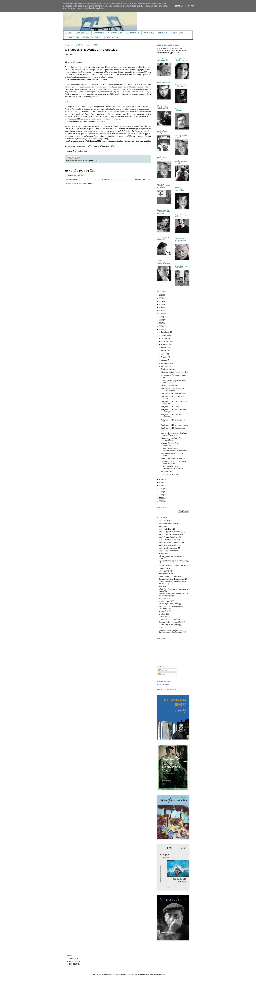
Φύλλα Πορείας (164, 628)
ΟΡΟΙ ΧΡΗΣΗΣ (74, 961)
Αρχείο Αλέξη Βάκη (165, 529)
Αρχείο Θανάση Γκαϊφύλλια (168, 537)
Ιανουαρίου (165, 366)
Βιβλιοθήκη (163, 553)
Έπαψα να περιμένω (168, 369)
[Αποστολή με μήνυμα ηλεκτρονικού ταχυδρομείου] (68, 157)
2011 (161, 489)
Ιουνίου (164, 351)
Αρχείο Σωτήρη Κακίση (167, 551)
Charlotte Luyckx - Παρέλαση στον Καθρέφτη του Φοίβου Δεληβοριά (171, 631)
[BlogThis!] (71, 157)
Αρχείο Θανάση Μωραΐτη (167, 540)
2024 (161, 301)
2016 (161, 326)
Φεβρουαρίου (166, 363)
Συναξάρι (162, 614)
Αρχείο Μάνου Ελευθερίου (168, 545)
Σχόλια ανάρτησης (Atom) (83, 183)
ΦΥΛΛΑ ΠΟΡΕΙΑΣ (111, 37)
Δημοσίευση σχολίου (75, 175)
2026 (161, 295)
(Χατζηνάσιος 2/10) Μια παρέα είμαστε (174, 425)
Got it (191, 6)
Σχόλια (162, 674)
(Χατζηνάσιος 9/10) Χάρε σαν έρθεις (173, 393)
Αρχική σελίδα (107, 179)
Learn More (180, 6)
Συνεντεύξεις (163, 617)
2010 (161, 492)
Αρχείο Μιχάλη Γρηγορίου (168, 548)
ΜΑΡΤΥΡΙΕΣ (148, 33)
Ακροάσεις (162, 521)
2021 (161, 311)
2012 (161, 485)
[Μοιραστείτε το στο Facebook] (76, 157)
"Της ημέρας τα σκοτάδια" (170, 475)
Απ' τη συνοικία (166, 471)
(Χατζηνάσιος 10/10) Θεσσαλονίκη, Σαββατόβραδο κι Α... (173, 389)
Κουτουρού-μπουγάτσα (169, 385)
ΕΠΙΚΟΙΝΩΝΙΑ (74, 964)
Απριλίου (164, 357)
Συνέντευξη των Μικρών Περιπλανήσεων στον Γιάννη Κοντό (174, 449)
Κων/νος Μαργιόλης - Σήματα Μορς (171, 579)
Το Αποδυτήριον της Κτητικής (169, 625)
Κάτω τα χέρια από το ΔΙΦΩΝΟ (170, 576)
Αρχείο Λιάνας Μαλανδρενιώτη (169, 543)
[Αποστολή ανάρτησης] (96, 160)
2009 (161, 495)
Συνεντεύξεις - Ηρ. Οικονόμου (169, 619)
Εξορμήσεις (163, 568)
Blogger (162, 975)
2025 (161, 298)
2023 (161, 304)
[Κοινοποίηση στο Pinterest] (78, 157)
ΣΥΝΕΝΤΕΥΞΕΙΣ (82, 33)
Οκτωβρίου (165, 338)
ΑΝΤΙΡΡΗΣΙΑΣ (177, 33)
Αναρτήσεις (164, 670)
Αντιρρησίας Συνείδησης (167, 524)
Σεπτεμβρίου (165, 341)
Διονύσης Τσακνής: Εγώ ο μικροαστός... (170, 444)
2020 (161, 314)
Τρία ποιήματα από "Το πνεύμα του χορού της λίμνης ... (173, 462)
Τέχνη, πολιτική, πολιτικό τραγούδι (173, 458)
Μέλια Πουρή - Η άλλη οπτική (169, 604)
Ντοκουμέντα (163, 611)
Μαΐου (163, 354)
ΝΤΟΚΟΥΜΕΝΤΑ (115, 33)
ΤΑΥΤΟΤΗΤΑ (73, 959)
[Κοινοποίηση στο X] (73, 157)
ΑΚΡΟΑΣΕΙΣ (98, 33)
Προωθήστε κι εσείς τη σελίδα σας (168, 689)
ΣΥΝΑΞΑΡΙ (162, 33)
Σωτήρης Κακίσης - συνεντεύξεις (170, 622)
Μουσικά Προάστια (163, 684)
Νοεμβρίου (165, 335)
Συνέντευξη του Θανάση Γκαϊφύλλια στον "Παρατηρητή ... (173, 381)
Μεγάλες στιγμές (164, 601)
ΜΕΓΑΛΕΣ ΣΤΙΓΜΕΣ (91, 37)
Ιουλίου (164, 348)
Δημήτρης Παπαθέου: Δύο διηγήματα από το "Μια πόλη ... (174, 434)
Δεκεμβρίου (165, 332)
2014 (161, 479)
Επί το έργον (163, 571)
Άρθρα (161, 526)
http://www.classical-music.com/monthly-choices (85, 121)
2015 (161, 329)
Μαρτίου (164, 360)
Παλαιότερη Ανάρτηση (142, 179)
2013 (161, 482)
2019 (161, 317)
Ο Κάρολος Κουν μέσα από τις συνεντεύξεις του (171, 439)
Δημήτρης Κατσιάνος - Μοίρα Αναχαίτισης (174, 561)
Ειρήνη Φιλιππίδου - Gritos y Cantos (172, 565)
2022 (161, 307)
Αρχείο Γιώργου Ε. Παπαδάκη (169, 534)
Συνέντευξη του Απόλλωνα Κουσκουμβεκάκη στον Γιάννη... (173, 467)
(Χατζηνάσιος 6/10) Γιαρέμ (170, 407)
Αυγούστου (165, 344)
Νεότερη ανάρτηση (72, 179)
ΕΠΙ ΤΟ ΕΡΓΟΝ (132, 33)
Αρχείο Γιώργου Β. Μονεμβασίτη (83, 160)
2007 (161, 501)
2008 (161, 498)
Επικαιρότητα (163, 574)
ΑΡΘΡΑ (68, 33)
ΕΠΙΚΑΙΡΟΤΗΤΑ (72, 37)
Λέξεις (161, 586)
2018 (161, 320)
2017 (161, 323)
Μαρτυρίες (162, 598)
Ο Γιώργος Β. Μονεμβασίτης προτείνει (174, 372)
